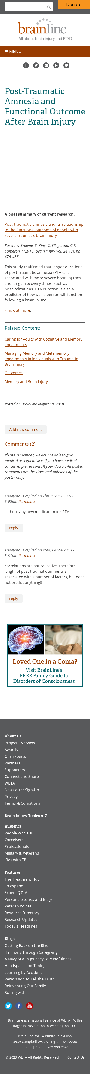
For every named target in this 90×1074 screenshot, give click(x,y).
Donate (73, 4)
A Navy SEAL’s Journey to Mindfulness (38, 958)
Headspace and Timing (25, 965)
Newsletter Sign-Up (22, 789)
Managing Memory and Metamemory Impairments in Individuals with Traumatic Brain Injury (41, 359)
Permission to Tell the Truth (30, 979)
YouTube (29, 1006)
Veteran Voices (18, 906)
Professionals (17, 846)
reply (13, 527)
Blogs (10, 938)
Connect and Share (22, 776)
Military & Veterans (22, 853)
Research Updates (21, 919)
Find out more (17, 310)
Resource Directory (22, 912)
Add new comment (25, 429)
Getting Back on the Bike (26, 945)
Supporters (15, 769)
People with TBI (18, 833)
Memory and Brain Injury (26, 381)
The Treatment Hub (22, 879)
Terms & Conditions (22, 803)
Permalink (26, 501)
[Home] (45, 29)
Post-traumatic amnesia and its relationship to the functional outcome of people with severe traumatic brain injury (44, 230)
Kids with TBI (16, 859)
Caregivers (14, 839)
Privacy (11, 796)
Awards (11, 749)
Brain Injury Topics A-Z (26, 815)
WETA (10, 783)
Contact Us (76, 1057)
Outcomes (14, 372)
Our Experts (15, 756)
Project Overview (20, 742)
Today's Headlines (21, 926)
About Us (13, 736)
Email (46, 65)
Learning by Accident (23, 972)
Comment (66, 65)
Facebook (25, 65)
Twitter (36, 65)
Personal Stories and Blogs (29, 899)
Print (56, 65)
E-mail (27, 1047)
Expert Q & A (16, 892)
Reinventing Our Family (25, 985)
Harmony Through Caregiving (31, 952)
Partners (12, 763)
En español (14, 885)
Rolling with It (17, 992)
